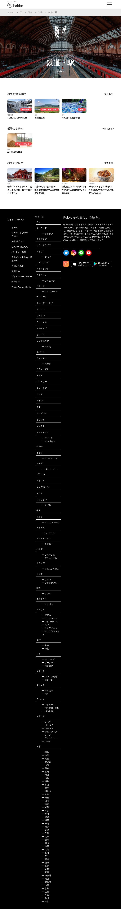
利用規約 (16, 271)
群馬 (45, 872)
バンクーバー (49, 469)
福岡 (45, 820)
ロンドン (47, 680)
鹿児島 (46, 762)
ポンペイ (47, 725)
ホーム (10, 12)
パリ (45, 694)
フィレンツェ (49, 738)
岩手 (40, 12)
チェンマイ (48, 659)
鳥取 (45, 758)
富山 (45, 784)
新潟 (45, 859)
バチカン (47, 728)
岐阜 (45, 794)
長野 (45, 866)
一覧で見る (107, 94)
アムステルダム (50, 569)
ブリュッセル (49, 558)
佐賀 (45, 755)
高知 (45, 768)
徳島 (45, 752)
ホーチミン (48, 533)
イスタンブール (50, 522)
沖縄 (45, 823)
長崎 (45, 895)
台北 (45, 648)
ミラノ (46, 735)
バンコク (47, 666)
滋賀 (45, 804)
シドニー (47, 544)
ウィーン (47, 438)
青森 (45, 810)
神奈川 (46, 875)
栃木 (45, 840)
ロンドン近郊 (49, 676)
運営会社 (16, 282)
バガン (46, 364)
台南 (45, 645)
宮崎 (45, 771)
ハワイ (46, 625)
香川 (45, 814)
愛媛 (45, 830)
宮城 (45, 817)
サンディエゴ (49, 628)
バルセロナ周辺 (50, 708)
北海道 (46, 882)
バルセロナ (48, 711)
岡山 (45, 843)
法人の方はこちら (20, 247)
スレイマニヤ (49, 458)
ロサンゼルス (49, 621)
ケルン (46, 579)
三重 (45, 892)
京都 (45, 888)
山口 (45, 765)
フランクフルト (50, 583)
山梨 (45, 885)
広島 (45, 849)
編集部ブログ (18, 241)
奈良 (45, 856)
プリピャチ (48, 280)
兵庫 (45, 836)
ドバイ (46, 257)
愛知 (45, 869)
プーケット (48, 662)
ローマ (46, 741)
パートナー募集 (19, 252)
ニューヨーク (49, 618)
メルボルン (48, 441)
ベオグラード (49, 291)
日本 (30, 12)
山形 (45, 801)
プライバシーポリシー (22, 276)
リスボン (47, 604)
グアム (46, 615)
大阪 (45, 879)
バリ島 (46, 346)
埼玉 (45, 797)
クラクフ (47, 234)
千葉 (45, 833)
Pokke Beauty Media (21, 287)
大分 (45, 827)
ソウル (46, 593)
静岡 (45, 846)
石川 (45, 853)
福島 (45, 778)
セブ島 (46, 505)
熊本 (45, 788)
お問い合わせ (18, 266)
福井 (45, 781)
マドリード (48, 704)
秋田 (45, 775)
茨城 (45, 862)
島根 (45, 898)
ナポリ (46, 722)
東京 (45, 901)
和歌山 (46, 791)
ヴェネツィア (49, 731)
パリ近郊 (47, 690)
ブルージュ (48, 555)
